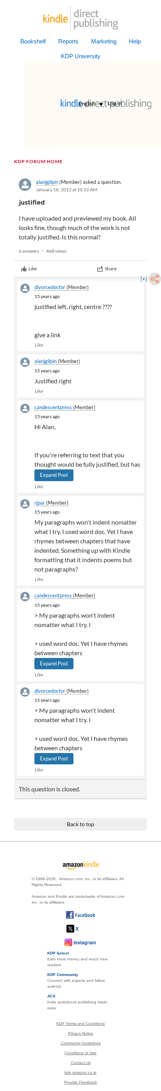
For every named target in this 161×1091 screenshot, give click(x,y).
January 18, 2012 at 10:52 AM (66, 189)
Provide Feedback (80, 1082)
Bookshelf (33, 41)
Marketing (103, 41)
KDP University (80, 56)
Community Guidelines (81, 1043)
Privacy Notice (80, 1033)
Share (110, 268)
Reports (68, 41)
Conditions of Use (80, 1053)
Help (135, 41)
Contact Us (81, 1062)
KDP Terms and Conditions (80, 1023)
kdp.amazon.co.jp (80, 1072)
